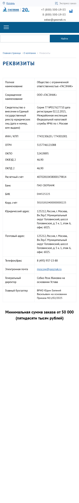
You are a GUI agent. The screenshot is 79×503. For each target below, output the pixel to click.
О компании (30, 53)
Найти (64, 38)
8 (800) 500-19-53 (54, 14)
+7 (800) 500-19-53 (53, 9)
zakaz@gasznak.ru (55, 19)
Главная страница (12, 53)
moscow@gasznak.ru (49, 269)
